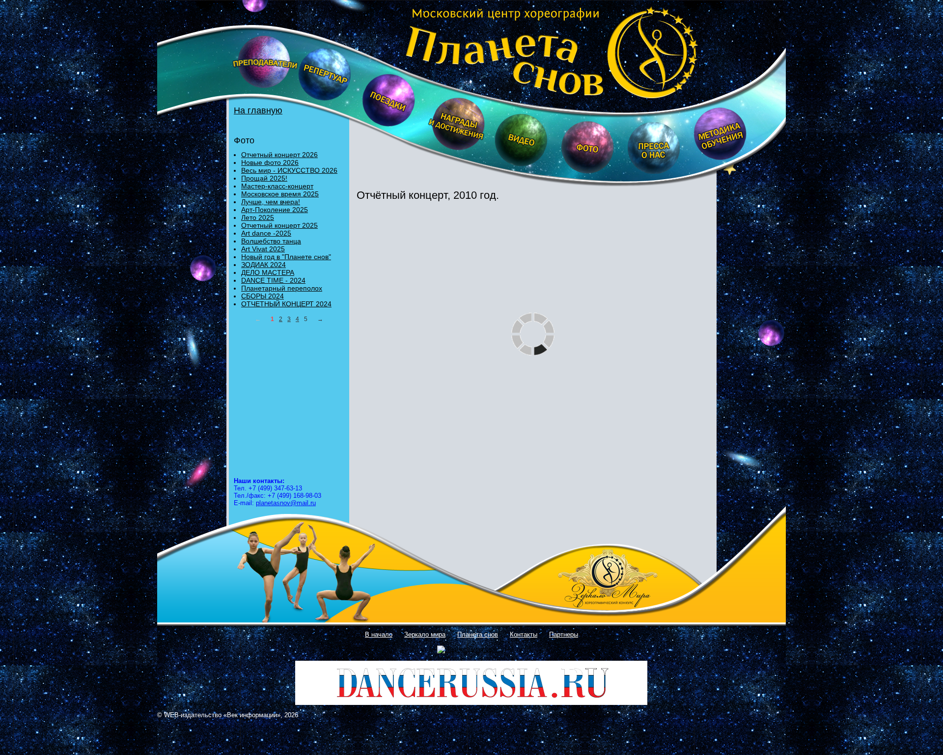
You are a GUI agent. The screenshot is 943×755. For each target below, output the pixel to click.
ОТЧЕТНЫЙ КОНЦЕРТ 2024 (286, 304)
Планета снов (477, 634)
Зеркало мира (424, 634)
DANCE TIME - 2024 (273, 280)
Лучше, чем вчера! (270, 202)
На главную (258, 110)
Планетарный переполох (281, 288)
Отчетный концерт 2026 (279, 155)
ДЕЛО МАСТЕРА (267, 272)
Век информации (252, 715)
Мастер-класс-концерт (277, 186)
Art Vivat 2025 (263, 249)
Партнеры (563, 634)
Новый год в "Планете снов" (286, 257)
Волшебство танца (271, 241)
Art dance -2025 (266, 233)
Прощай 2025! (264, 178)
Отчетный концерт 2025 (279, 225)
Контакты (523, 634)
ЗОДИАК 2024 (263, 265)
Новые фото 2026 (270, 162)
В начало (378, 634)
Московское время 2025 (280, 194)
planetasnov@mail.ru (286, 503)
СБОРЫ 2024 (262, 296)
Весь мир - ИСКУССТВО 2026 (289, 170)
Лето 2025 (257, 217)
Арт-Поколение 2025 (274, 210)
